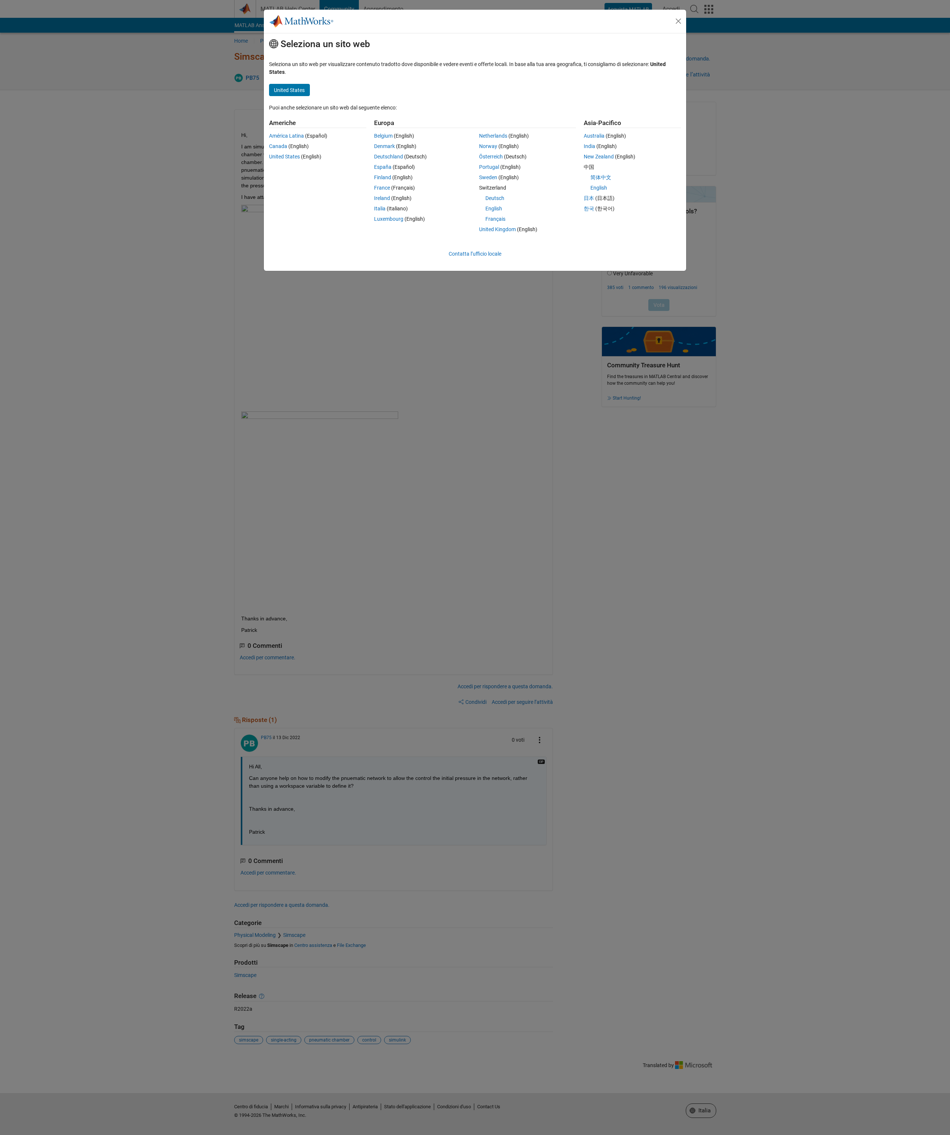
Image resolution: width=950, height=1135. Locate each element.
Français (495, 219)
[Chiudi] (678, 21)
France (382, 188)
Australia (594, 136)
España (383, 167)
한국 (589, 208)
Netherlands (493, 136)
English (493, 208)
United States (284, 157)
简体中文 (600, 177)
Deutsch (494, 198)
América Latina (286, 136)
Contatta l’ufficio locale (475, 254)
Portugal (489, 167)
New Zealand (599, 157)
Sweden (488, 177)
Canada (278, 146)
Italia (380, 208)
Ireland (382, 198)
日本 (589, 198)
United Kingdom (497, 229)
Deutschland (388, 157)
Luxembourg (388, 219)
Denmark (384, 146)
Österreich (491, 157)
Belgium (383, 136)
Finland (382, 177)
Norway (488, 146)
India (589, 146)
